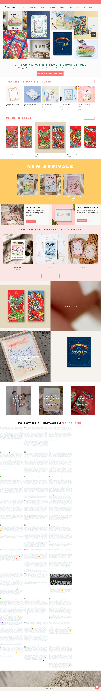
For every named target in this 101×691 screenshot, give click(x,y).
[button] (42, 7)
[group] (50, 98)
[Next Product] (97, 94)
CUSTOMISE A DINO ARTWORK (25, 357)
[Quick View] (27, 184)
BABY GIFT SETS (76, 306)
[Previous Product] (4, 94)
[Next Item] (93, 34)
